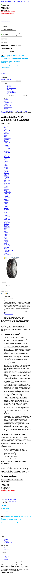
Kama (5, 184)
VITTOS (6, 244)
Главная (3, 111)
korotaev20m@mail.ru (10, 499)
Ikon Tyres (7, 180)
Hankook (6, 177)
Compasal (6, 146)
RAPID (6, 221)
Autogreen (6, 133)
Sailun (5, 228)
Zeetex (5, 248)
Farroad (6, 162)
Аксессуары (10, 91)
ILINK (6, 181)
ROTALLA (7, 227)
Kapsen (6, 186)
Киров (6, 253)
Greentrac (6, 174)
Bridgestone (7, 142)
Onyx (5, 213)
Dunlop (6, 158)
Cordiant (6, 151)
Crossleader (7, 152)
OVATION (7, 216)
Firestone (6, 164)
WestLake (6, 126)
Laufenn (6, 196)
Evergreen (6, 161)
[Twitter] (3, 293)
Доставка (26, 1)
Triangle (6, 240)
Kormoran (6, 189)
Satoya (5, 229)
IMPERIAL (7, 183)
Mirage (6, 208)
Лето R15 (14, 479)
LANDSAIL (7, 192)
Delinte (6, 154)
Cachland (6, 143)
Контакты (10, 93)
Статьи (14, 1)
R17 (2, 479)
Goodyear (6, 173)
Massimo (6, 200)
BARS (5, 136)
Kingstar (6, 187)
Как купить (20, 1)
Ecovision (6, 160)
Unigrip (6, 241)
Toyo (5, 237)
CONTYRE (7, 149)
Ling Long (7, 197)
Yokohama (7, 247)
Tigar (5, 235)
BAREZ (6, 135)
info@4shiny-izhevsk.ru (11, 501)
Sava (5, 231)
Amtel (5, 129)
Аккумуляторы (11, 92)
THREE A (7, 234)
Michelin (6, 206)
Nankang (6, 209)
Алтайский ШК (8, 250)
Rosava (6, 225)
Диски (9, 86)
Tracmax (6, 238)
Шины (9, 85)
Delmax (6, 155)
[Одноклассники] (5, 293)
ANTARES (7, 130)
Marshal (6, 199)
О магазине (4, 1)
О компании (7, 554)
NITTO (6, 212)
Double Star (7, 157)
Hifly (5, 178)
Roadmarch (7, 222)
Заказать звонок (5, 21)
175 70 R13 (7, 479)
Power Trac (7, 219)
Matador (6, 202)
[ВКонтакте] (2, 293)
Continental (7, 148)
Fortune (6, 165)
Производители (9, 111)
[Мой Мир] (7, 293)
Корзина (3, 73)
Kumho (6, 190)
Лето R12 (20, 479)
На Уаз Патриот (5, 481)
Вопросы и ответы (6, 2)
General (6, 167)
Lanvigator (7, 194)
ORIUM (6, 215)
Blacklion (6, 139)
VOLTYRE (7, 245)
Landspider (7, 193)
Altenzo (6, 127)
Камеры (9, 89)
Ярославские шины (9, 254)
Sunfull (6, 232)
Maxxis (6, 203)
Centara (6, 145)
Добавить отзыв (8, 314)
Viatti (5, 243)
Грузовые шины (11, 88)
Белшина (6, 251)
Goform (6, 170)
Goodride (6, 171)
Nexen (5, 211)
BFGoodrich (7, 138)
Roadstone (6, 224)
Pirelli (5, 218)
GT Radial (6, 176)
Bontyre (6, 141)
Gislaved (6, 168)
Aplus (5, 132)
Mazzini (6, 205)
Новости (9, 1)
